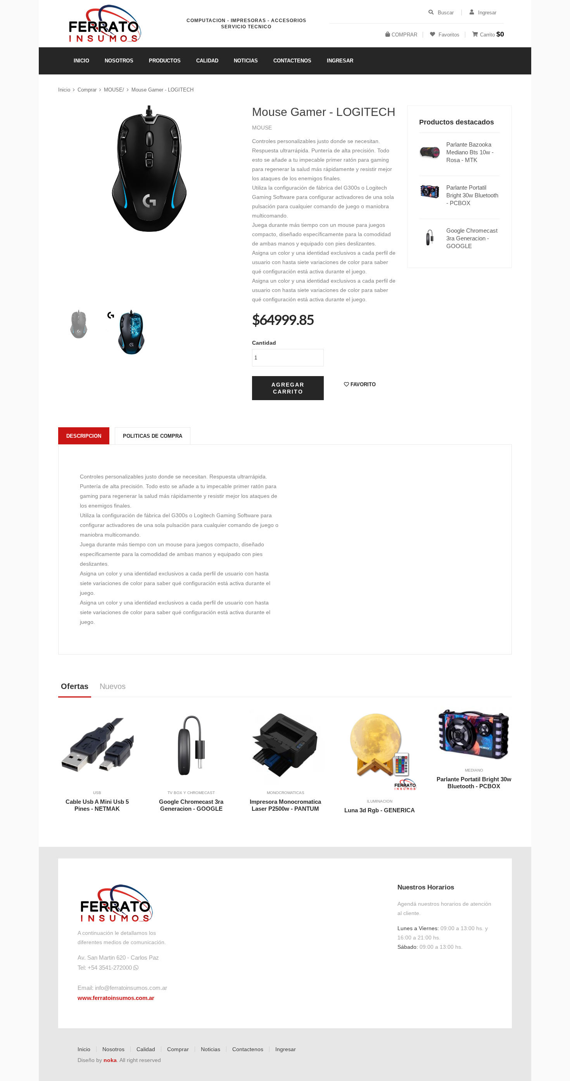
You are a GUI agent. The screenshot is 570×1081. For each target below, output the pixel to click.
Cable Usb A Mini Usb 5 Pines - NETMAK (97, 805)
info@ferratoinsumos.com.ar (131, 987)
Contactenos (247, 1049)
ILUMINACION (379, 801)
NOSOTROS (119, 61)
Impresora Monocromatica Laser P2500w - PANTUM (285, 805)
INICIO (81, 61)
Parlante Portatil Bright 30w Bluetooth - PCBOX (472, 195)
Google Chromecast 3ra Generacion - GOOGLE (471, 238)
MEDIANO (474, 770)
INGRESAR (340, 61)
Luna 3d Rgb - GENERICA (379, 810)
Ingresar (285, 1049)
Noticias (210, 1049)
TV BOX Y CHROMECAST (191, 793)
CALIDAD (207, 61)
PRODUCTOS (165, 61)
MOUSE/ (114, 90)
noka (110, 1060)
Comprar (87, 90)
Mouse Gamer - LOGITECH (162, 90)
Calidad (145, 1049)
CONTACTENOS (292, 61)
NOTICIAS (246, 61)
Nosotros (113, 1049)
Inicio (64, 90)
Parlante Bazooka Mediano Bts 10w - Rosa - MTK (470, 152)
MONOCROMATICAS (285, 793)
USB (97, 793)
